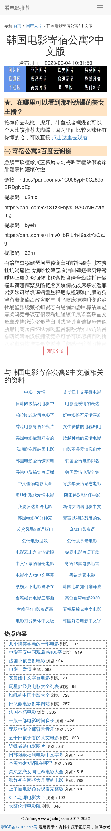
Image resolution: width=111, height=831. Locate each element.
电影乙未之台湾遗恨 (35, 552)
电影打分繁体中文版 (35, 620)
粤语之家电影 (82, 575)
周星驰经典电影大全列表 (34, 686)
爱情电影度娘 (35, 540)
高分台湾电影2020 (82, 598)
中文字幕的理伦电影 (35, 563)
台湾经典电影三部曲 (35, 598)
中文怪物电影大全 (35, 483)
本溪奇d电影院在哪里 (30, 763)
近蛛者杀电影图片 (27, 746)
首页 (17, 25)
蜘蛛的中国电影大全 (29, 694)
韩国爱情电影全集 (82, 472)
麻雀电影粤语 (82, 529)
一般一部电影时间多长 (31, 720)
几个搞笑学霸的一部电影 (34, 643)
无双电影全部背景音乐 (31, 729)
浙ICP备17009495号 (19, 827)
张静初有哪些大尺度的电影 (36, 780)
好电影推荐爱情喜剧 (82, 415)
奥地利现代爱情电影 (35, 495)
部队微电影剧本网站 (29, 703)
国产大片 (34, 25)
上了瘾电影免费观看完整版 (36, 788)
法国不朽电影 (22, 711)
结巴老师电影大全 (27, 797)
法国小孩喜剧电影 (27, 660)
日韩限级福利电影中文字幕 (36, 754)
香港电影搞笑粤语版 (35, 472)
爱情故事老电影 (82, 540)
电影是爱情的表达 (82, 403)
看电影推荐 (17, 7)
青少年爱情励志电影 (82, 483)
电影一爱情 (35, 392)
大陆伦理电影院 (25, 805)
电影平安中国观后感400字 (35, 652)
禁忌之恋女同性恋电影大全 (36, 771)
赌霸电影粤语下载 (82, 552)
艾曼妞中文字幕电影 (82, 392)
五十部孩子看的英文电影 (34, 737)
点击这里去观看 (70, 137)
